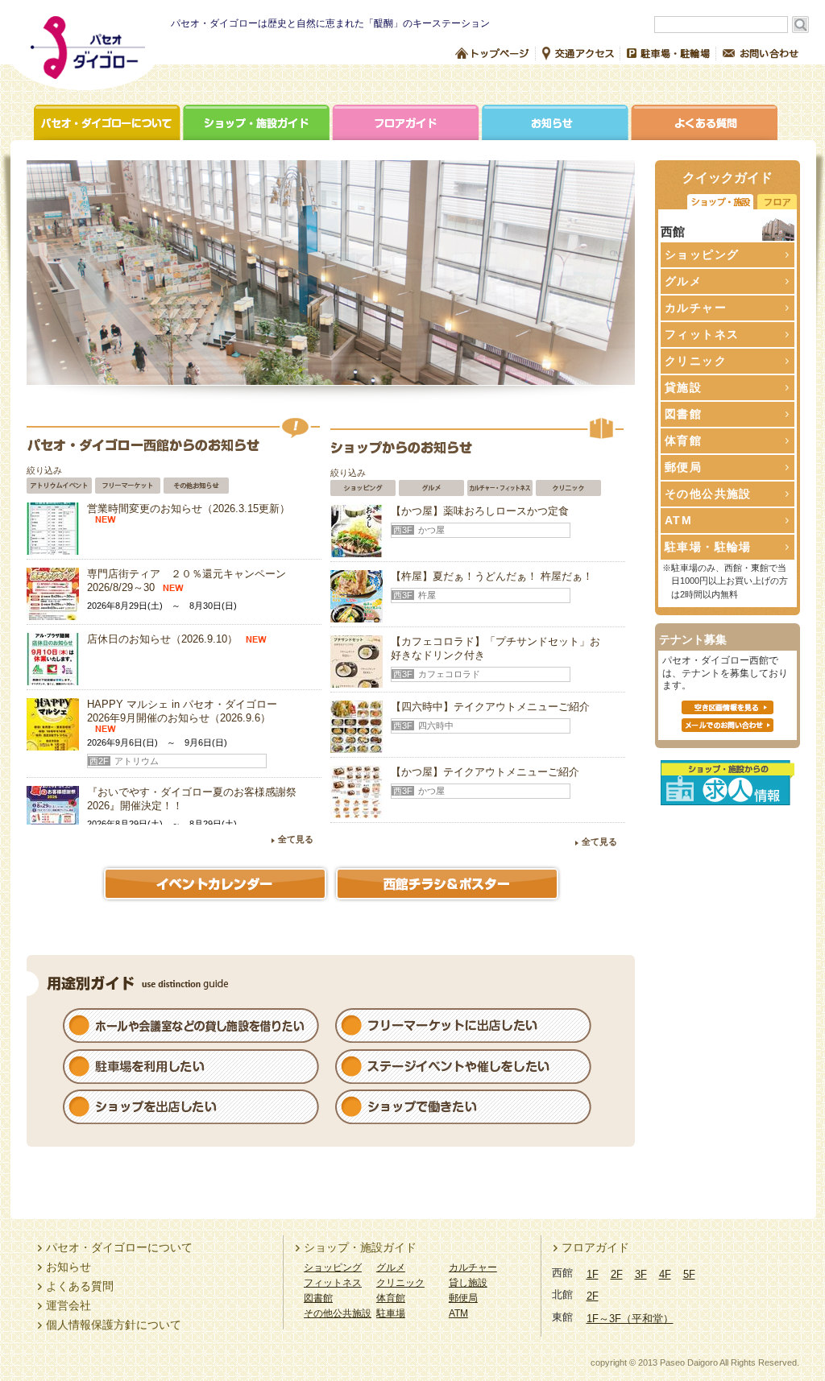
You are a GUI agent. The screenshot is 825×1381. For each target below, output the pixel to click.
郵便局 (683, 467)
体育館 (683, 440)
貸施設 (683, 387)
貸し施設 (468, 1282)
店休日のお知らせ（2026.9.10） (162, 639)
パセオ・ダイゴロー (84, 53)
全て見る (295, 839)
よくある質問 (703, 122)
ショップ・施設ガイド (257, 122)
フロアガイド (406, 122)
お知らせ (555, 122)
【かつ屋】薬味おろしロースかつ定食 (480, 511)
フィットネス (333, 1282)
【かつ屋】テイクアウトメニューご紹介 (485, 772)
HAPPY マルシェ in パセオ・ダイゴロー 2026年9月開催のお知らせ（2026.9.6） (182, 711)
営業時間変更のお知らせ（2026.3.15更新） (188, 508)
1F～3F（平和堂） (630, 1319)
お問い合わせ (760, 53)
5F (689, 1274)
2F (617, 1274)
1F (593, 1274)
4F (665, 1274)
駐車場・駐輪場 (668, 53)
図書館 (683, 413)
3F (641, 1274)
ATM (678, 520)
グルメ (390, 1267)
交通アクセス (578, 53)
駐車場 (390, 1313)
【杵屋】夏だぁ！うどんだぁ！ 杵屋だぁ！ (492, 576)
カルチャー (473, 1267)
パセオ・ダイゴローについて (108, 122)
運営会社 (68, 1305)
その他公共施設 (337, 1313)
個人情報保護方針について (113, 1324)
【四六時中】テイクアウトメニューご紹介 (490, 707)
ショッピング (333, 1267)
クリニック (400, 1282)
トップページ (492, 53)
